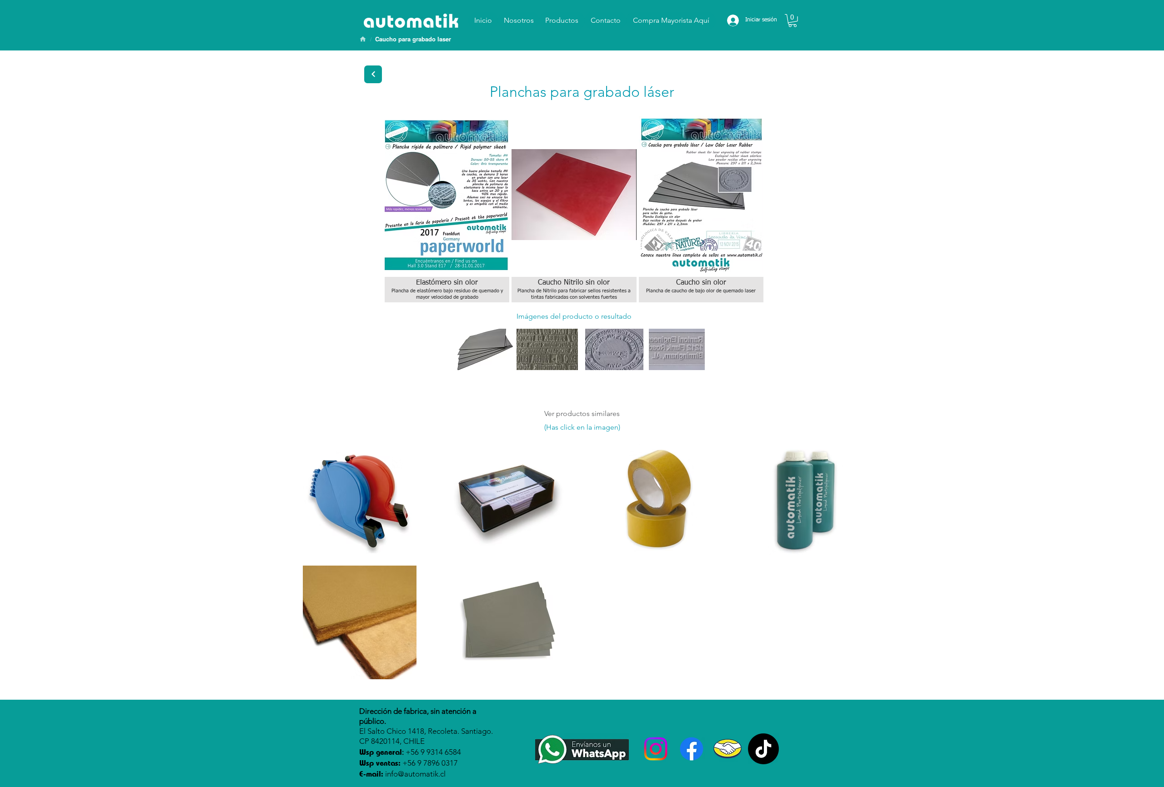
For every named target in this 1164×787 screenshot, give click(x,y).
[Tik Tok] (763, 748)
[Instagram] (655, 748)
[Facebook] (691, 748)
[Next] (373, 74)
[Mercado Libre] (727, 748)
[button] (792, 20)
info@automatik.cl (415, 773)
